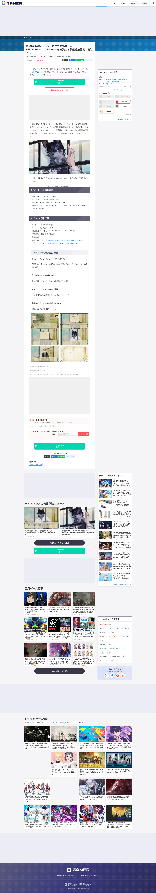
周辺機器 (103, 632)
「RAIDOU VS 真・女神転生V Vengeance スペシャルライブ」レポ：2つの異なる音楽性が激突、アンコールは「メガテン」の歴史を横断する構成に (119, 825)
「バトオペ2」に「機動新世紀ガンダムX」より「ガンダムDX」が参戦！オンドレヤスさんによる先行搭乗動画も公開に (35, 635)
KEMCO (108, 77)
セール (102, 660)
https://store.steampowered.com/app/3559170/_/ (65, 240)
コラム (102, 652)
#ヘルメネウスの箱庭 (36, 464)
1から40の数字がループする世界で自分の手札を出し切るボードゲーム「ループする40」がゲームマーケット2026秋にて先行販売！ (92, 746)
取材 (102, 648)
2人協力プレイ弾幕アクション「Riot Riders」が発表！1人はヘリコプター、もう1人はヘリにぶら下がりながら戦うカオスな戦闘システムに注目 (64, 746)
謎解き (102, 636)
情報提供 (83, 876)
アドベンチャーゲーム (112, 84)
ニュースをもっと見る (59, 671)
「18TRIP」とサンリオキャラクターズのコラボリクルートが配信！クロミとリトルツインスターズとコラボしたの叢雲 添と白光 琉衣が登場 (119, 746)
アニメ (102, 640)
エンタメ (109, 636)
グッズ (116, 636)
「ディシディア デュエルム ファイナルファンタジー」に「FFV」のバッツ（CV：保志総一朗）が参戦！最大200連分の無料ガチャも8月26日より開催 (59, 661)
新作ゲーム (28, 722)
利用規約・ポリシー (73, 876)
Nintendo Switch (111, 79)
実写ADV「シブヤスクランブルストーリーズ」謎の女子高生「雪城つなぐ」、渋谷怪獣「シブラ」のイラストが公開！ (35, 610)
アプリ (123, 3)
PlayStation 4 (115, 81)
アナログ (120, 628)
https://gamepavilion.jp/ (49, 199)
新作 (102, 624)
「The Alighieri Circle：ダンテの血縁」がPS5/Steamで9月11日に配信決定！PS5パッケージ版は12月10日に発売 (119, 797)
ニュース (101, 3)
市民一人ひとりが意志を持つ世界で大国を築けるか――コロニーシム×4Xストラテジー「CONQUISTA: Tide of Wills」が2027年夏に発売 (92, 771)
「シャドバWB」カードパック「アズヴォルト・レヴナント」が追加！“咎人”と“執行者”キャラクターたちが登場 (92, 797)
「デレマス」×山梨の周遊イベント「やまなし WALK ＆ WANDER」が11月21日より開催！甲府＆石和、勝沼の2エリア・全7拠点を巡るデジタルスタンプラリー (83, 661)
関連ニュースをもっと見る (59, 543)
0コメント (40, 60)
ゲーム (112, 3)
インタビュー (120, 648)
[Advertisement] (78, 21)
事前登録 (108, 624)
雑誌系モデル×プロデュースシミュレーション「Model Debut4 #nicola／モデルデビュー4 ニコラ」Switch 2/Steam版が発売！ (64, 771)
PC (127, 79)
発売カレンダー (135, 3)
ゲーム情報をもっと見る (123, 119)
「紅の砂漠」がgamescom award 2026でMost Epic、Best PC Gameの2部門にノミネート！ (59, 609)
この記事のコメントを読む (60, 90)
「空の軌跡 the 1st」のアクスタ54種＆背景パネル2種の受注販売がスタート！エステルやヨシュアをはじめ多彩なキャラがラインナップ (37, 798)
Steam (108, 81)
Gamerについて (61, 876)
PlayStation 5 (121, 79)
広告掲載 (89, 876)
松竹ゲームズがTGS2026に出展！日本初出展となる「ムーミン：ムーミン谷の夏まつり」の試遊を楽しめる (83, 634)
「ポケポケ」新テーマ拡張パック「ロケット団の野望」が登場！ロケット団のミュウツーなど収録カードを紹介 (64, 824)
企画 (108, 652)
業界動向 (103, 644)
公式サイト (115, 89)
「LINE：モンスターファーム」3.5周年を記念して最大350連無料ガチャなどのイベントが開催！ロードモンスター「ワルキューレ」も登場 (37, 825)
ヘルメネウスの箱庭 (108, 72)
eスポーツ (111, 644)
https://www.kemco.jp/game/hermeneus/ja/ (61, 243)
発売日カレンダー (105, 656)
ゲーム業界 (60, 722)
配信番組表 (144, 3)
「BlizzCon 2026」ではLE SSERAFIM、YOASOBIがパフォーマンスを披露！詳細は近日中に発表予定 (118, 770)
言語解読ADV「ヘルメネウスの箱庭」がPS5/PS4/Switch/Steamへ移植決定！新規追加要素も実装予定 (77, 533)
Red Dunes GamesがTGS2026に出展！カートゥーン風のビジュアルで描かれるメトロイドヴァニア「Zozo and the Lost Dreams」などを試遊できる (59, 636)
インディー (103, 628)
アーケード (112, 628)
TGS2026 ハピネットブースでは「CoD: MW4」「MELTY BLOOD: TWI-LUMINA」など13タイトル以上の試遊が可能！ (37, 746)
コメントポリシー (75, 422)
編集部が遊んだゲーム (118, 656)
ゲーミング (111, 632)
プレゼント (110, 660)
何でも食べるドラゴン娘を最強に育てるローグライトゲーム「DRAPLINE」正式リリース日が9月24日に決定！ (92, 824)
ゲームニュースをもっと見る (121, 584)
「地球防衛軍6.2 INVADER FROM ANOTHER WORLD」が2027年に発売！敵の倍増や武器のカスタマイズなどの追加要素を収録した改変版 (83, 610)
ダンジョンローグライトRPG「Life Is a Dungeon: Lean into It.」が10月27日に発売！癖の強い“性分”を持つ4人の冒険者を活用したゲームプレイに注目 (35, 661)
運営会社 (96, 876)
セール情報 (37, 722)
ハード (127, 628)
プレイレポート (110, 648)
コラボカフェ (125, 636)
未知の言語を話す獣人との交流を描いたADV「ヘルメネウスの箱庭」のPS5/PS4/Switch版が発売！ (41, 533)
